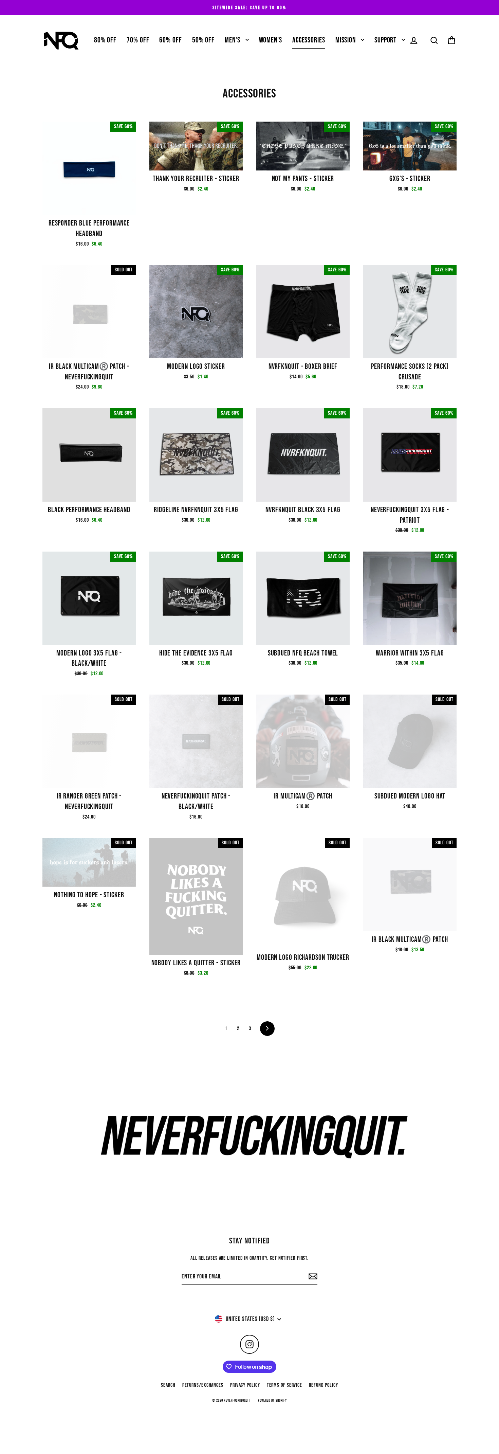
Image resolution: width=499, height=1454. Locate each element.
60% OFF (170, 40)
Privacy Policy (245, 1385)
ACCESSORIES (308, 40)
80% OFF (105, 40)
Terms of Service (284, 1385)
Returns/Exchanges (202, 1385)
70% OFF (138, 40)
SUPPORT (386, 40)
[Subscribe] (312, 1277)
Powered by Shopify (272, 1400)
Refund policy (323, 1385)
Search (168, 1385)
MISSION (346, 40)
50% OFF (203, 40)
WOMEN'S (270, 40)
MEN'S (233, 40)
